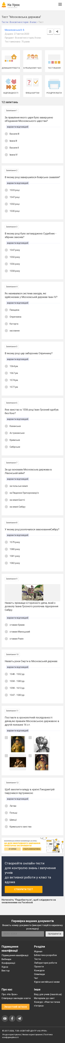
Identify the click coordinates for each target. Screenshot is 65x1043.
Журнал (38, 951)
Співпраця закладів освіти (16, 998)
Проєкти (39, 966)
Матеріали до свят (44, 998)
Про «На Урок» (10, 994)
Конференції (8, 963)
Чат (36, 978)
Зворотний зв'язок (15, 1006)
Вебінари (6, 959)
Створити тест (23, 889)
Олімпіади (39, 974)
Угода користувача (11, 1034)
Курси (5, 966)
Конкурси (39, 970)
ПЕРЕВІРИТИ (54, 934)
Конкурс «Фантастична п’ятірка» (47, 1004)
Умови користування (32, 1034)
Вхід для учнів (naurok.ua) (48, 994)
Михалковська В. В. (15, 30)
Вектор (6, 970)
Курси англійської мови (47, 981)
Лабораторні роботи (45, 962)
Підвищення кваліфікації (15, 955)
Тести (37, 959)
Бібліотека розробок (45, 955)
